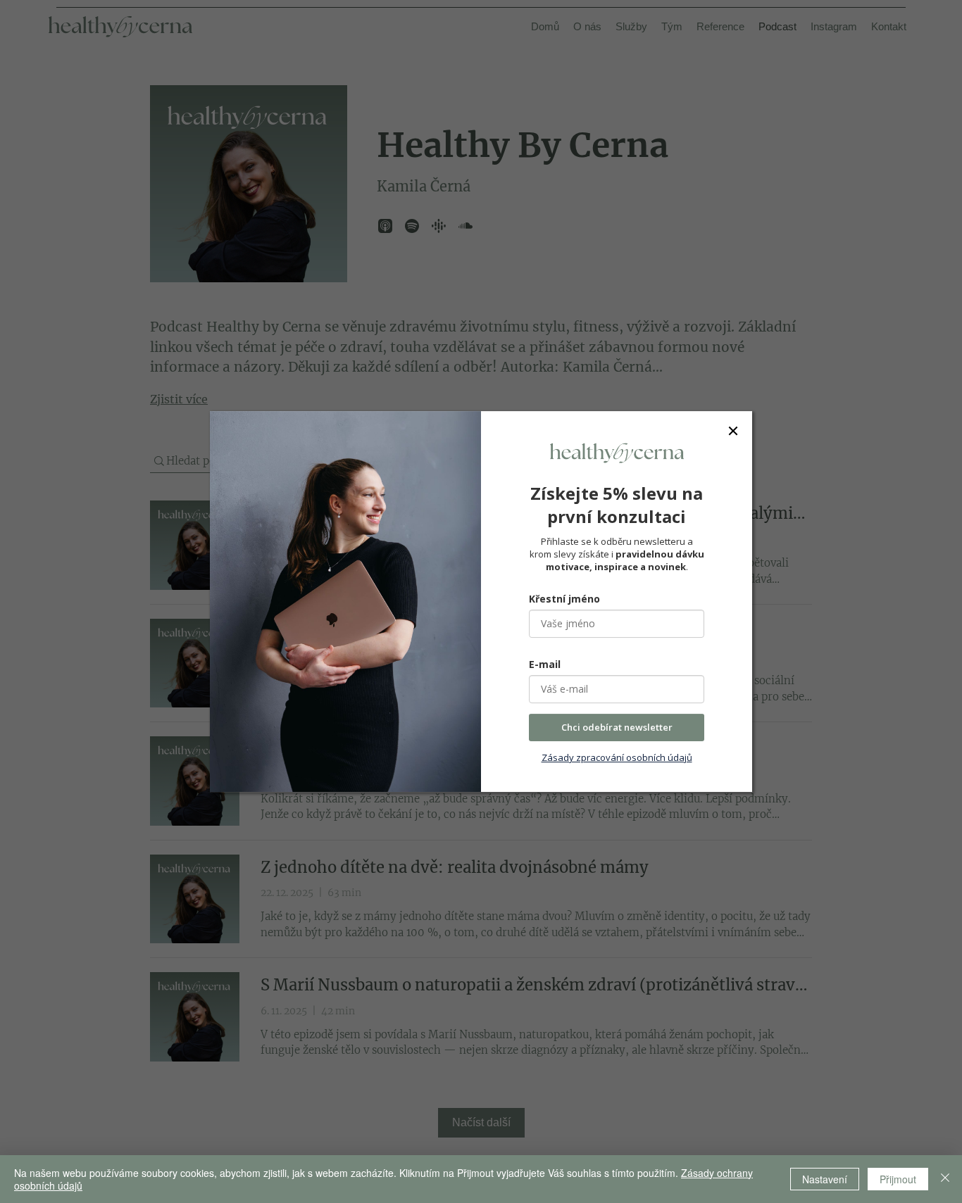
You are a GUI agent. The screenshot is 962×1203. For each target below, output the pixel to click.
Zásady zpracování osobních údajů (617, 757)
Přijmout (898, 1179)
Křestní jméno (564, 598)
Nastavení (824, 1179)
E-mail (545, 664)
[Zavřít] (945, 1179)
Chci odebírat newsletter (617, 727)
